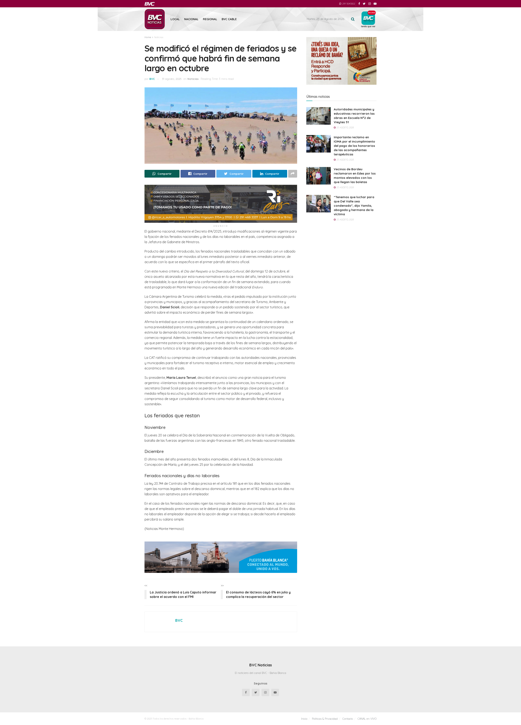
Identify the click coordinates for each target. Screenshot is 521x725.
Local (175, 19)
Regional (210, 19)
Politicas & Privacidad (325, 718)
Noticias (158, 37)
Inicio (304, 718)
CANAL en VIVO (367, 718)
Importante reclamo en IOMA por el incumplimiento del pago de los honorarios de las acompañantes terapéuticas (354, 145)
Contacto (347, 718)
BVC (152, 78)
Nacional (191, 19)
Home (147, 37)
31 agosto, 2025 (172, 78)
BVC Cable (229, 19)
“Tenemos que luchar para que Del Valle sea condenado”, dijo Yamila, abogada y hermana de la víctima (354, 205)
